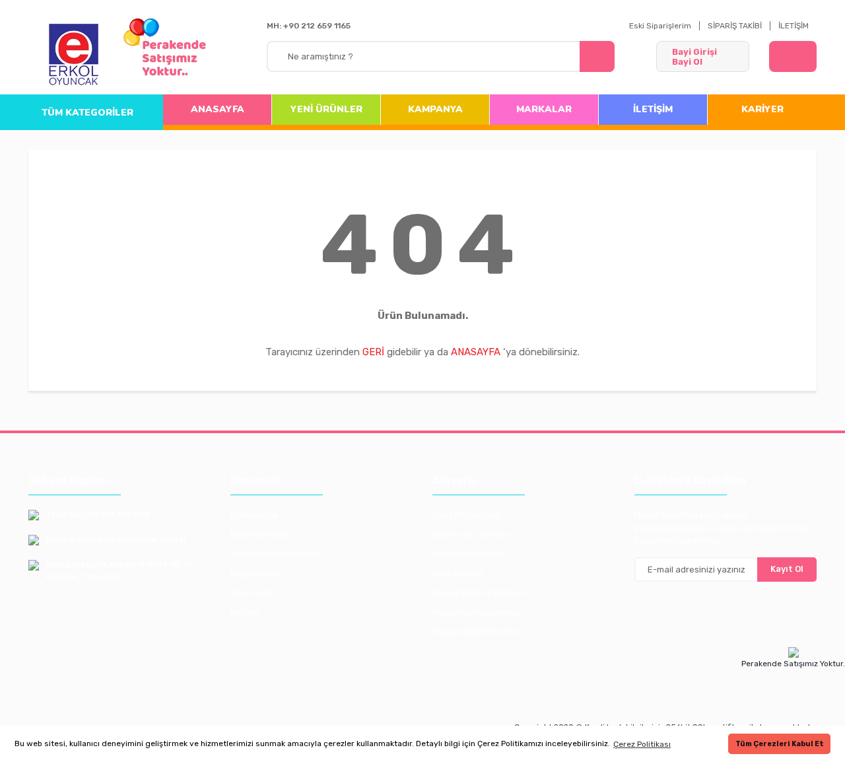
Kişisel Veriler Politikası (478, 593)
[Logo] (74, 55)
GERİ (373, 352)
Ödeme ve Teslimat (470, 534)
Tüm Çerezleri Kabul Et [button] (779, 744)
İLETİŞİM (793, 25)
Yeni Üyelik (252, 593)
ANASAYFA (217, 109)
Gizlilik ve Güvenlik (469, 554)
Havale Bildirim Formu (476, 632)
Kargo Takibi (254, 573)
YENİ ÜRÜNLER (326, 109)
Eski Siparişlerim (660, 25)
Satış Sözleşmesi (466, 515)
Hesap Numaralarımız (476, 612)
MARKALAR (544, 109)
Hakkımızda (253, 515)
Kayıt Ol (786, 569)
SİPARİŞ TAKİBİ (735, 25)
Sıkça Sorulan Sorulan (275, 554)
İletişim (244, 612)
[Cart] (793, 56)
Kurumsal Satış (260, 534)
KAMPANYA (435, 109)
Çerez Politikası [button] (642, 744)
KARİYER (762, 109)
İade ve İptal (457, 573)
